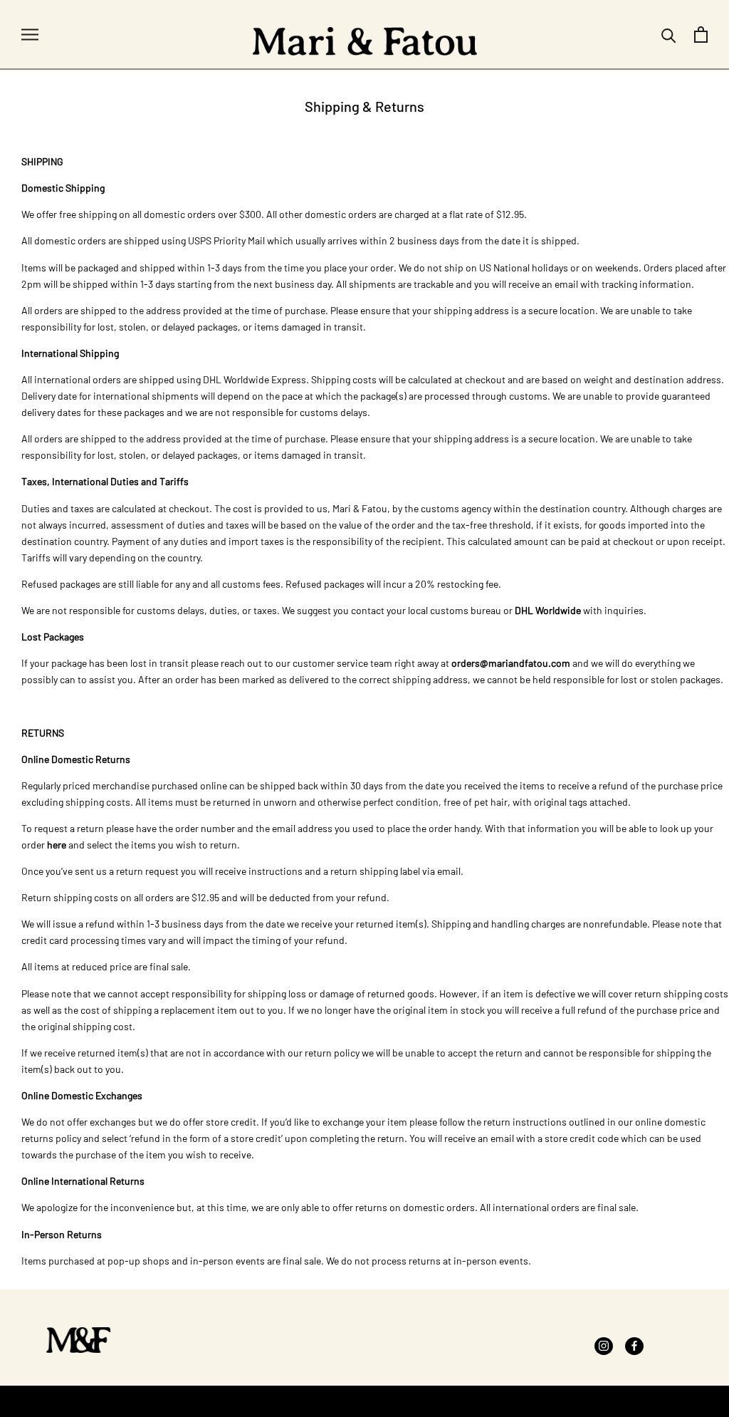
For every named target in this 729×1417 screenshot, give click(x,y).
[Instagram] (603, 1344)
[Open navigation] (29, 34)
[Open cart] (701, 34)
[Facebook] (634, 1344)
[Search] (668, 34)
